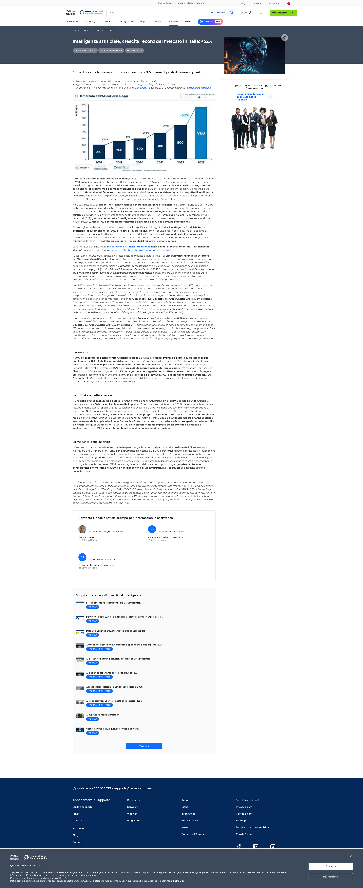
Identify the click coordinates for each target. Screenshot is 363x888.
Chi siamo (257, 3)
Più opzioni (330, 876)
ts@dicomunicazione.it (103, 559)
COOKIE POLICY (175, 881)
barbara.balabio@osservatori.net (108, 531)
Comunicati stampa (104, 30)
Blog (242, 3)
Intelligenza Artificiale (198, 88)
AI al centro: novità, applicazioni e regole (147, 250)
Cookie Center (244, 834)
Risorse (86, 30)
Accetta (330, 866)
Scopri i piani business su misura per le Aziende (250, 97)
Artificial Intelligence (111, 50)
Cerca (231, 12)
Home (76, 30)
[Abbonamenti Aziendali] (270, 97)
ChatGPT (145, 88)
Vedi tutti (144, 746)
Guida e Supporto (167, 3)
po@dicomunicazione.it (173, 531)
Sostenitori (274, 3)
